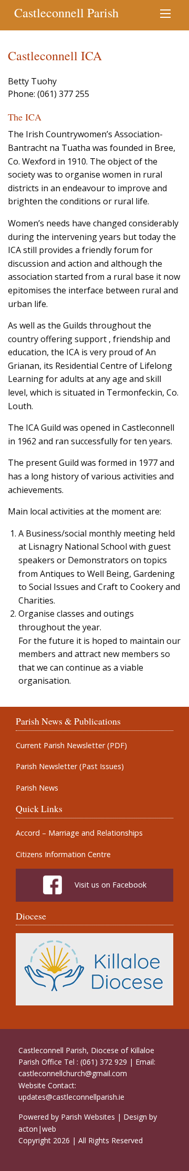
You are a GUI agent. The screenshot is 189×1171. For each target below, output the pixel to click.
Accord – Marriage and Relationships (79, 833)
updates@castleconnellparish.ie (71, 1097)
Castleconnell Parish (66, 12)
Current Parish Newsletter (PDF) (71, 745)
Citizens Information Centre (63, 854)
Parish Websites (88, 1117)
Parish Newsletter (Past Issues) (70, 766)
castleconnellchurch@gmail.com (72, 1073)
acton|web (37, 1129)
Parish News (37, 788)
